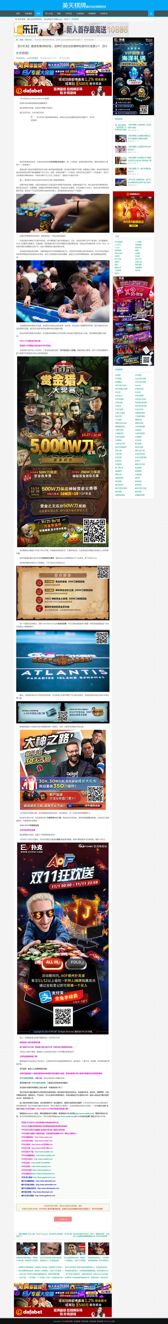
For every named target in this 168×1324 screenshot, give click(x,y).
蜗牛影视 (138, 485)
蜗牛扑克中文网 (140, 488)
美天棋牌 (69, 1321)
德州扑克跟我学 (120, 447)
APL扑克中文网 (140, 382)
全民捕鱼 (28, 13)
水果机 (137, 253)
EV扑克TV (119, 395)
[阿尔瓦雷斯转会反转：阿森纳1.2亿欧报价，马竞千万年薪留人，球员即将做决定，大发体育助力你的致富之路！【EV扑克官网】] (74, 1248)
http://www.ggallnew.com (45, 1195)
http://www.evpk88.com (45, 1155)
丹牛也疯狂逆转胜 (39, 1082)
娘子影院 (138, 443)
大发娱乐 (138, 430)
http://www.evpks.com (43, 1137)
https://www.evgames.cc (41, 1170)
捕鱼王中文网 (140, 464)
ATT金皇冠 (118, 242)
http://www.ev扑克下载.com (42, 1148)
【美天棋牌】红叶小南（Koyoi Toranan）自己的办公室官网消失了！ (39, 1235)
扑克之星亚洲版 (140, 457)
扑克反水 (118, 461)
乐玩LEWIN (139, 409)
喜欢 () (64, 1219)
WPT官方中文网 (141, 406)
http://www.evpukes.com (41, 1166)
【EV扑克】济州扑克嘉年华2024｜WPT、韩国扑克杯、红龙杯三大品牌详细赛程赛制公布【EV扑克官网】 (86, 1235)
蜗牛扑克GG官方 (121, 488)
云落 (113, 1321)
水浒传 (117, 256)
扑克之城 (118, 454)
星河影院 (138, 467)
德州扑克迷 (139, 447)
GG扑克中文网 (140, 399)
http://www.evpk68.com (43, 1159)
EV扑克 (69, 13)
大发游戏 (80, 13)
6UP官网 (138, 375)
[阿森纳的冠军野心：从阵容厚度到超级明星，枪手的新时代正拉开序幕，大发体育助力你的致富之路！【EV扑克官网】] (98, 1248)
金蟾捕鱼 (138, 267)
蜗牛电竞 (138, 491)
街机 (59, 13)
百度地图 (100, 1321)
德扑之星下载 (140, 450)
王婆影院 (138, 474)
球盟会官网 (119, 478)
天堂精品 (118, 440)
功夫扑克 (118, 416)
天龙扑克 (104, 13)
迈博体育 (92, 13)
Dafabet (138, 385)
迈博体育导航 (140, 495)
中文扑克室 (119, 409)
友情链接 (77, 1321)
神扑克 (137, 478)
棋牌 (38, 13)
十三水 (117, 247)
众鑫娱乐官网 (140, 413)
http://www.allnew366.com (46, 1184)
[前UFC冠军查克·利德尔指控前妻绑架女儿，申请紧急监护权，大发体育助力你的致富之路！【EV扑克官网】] (50, 1248)
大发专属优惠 (140, 426)
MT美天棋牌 (33, 58)
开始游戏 (75, 19)
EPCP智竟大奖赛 (121, 389)
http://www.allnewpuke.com (48, 1188)
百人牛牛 (138, 259)
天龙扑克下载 (120, 443)
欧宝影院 (138, 471)
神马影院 (118, 481)
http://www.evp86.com (36, 98)
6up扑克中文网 (140, 378)
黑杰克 (137, 270)
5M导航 (118, 375)
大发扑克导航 (120, 437)
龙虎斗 (117, 273)
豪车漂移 (138, 264)
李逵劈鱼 (118, 250)
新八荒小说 (119, 467)
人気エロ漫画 (120, 413)
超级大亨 (118, 267)
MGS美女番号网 (141, 402)
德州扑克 (28, 39)
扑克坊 (137, 461)
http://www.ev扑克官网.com (42, 1144)
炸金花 (137, 256)
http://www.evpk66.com (44, 1151)
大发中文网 (119, 430)
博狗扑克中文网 (120, 423)
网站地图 (85, 1321)
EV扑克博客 (139, 395)
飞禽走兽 (118, 270)
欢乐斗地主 (119, 253)
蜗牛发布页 (119, 485)
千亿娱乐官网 (140, 416)
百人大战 (49, 13)
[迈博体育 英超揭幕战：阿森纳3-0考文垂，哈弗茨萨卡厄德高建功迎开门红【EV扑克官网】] (27, 1248)
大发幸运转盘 (140, 433)
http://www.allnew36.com (45, 1181)
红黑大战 (138, 262)
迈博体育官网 (120, 495)
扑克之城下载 (140, 454)
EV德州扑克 (139, 389)
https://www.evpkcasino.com (43, 1173)
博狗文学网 (139, 423)
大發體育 (138, 437)
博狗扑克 (138, 419)
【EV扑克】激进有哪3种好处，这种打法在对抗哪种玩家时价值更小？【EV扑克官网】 (71, 1208)
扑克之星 (118, 457)
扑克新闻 (118, 464)
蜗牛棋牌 (118, 491)
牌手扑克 (118, 474)
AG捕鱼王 (118, 382)
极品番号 (118, 471)
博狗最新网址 (120, 426)
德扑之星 (118, 450)
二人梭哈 (138, 242)
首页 (18, 13)
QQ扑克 (118, 406)
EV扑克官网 (119, 399)
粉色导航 (138, 481)
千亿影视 (118, 419)
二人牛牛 (118, 244)
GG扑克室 (119, 402)
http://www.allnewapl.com (43, 1192)
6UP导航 (118, 378)
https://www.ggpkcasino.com (43, 1177)
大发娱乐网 (119, 433)
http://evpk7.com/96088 (46, 1108)
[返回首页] (17, 39)
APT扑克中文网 (120, 385)
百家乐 (117, 262)
